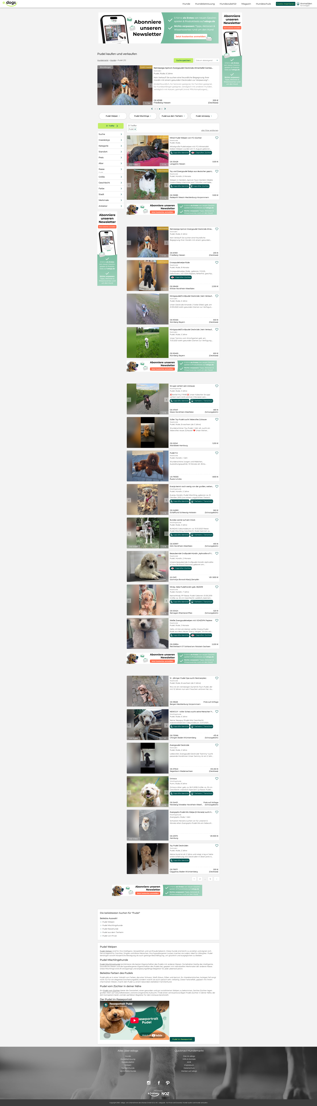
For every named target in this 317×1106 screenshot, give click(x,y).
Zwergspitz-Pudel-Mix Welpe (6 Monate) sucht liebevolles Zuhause (191, 812)
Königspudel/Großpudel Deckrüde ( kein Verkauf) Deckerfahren (191, 296)
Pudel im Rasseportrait (182, 1039)
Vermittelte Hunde (128, 1071)
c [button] (99, 85)
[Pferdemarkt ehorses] (153, 1094)
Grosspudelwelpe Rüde (180, 262)
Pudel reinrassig (204, 116)
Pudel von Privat (109, 936)
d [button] (150, 85)
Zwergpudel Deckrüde (179, 745)
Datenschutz (189, 1068)
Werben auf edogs (189, 1071)
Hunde (113, 60)
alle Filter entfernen (209, 130)
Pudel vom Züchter (111, 990)
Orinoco (173, 778)
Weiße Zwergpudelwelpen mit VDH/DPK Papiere (191, 620)
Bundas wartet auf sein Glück (182, 520)
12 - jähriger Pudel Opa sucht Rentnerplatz (188, 678)
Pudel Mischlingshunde (112, 925)
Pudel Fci (174, 453)
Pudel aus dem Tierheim (173, 116)
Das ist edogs (189, 1056)
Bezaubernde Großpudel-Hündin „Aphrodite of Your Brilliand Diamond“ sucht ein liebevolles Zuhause (191, 553)
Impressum (189, 1065)
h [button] (165, 109)
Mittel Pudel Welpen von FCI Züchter (186, 138)
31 (107, 126)
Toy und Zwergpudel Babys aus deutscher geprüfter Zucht (191, 171)
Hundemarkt (102, 60)
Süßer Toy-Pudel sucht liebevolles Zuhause (188, 419)
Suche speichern (183, 60)
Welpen (128, 1065)
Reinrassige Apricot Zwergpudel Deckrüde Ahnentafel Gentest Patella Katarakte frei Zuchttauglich (183, 68)
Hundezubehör (128, 1062)
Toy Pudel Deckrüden (179, 845)
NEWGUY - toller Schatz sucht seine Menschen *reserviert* (191, 711)
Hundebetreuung (127, 1059)
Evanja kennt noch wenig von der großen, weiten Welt (191, 486)
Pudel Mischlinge (143, 116)
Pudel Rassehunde (110, 929)
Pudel (132, 129)
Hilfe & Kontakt (189, 1059)
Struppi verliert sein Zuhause (182, 386)
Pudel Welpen (113, 116)
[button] (155, 108)
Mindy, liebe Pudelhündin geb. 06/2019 (186, 587)
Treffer (112, 126)
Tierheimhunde (127, 1068)
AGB (189, 1062)
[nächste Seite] (217, 879)
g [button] (152, 109)
